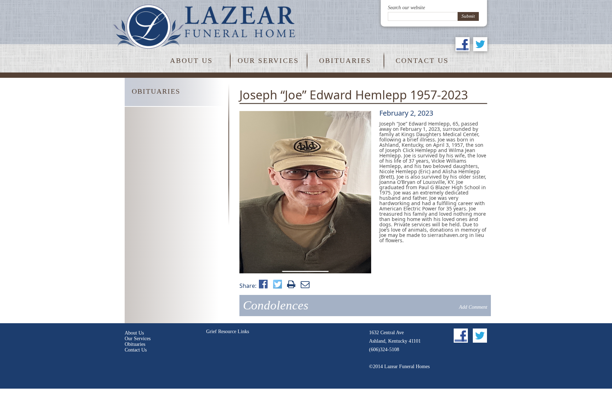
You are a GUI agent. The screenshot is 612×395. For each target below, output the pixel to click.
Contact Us (422, 60)
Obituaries (345, 60)
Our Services (268, 60)
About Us (191, 60)
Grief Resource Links (227, 331)
